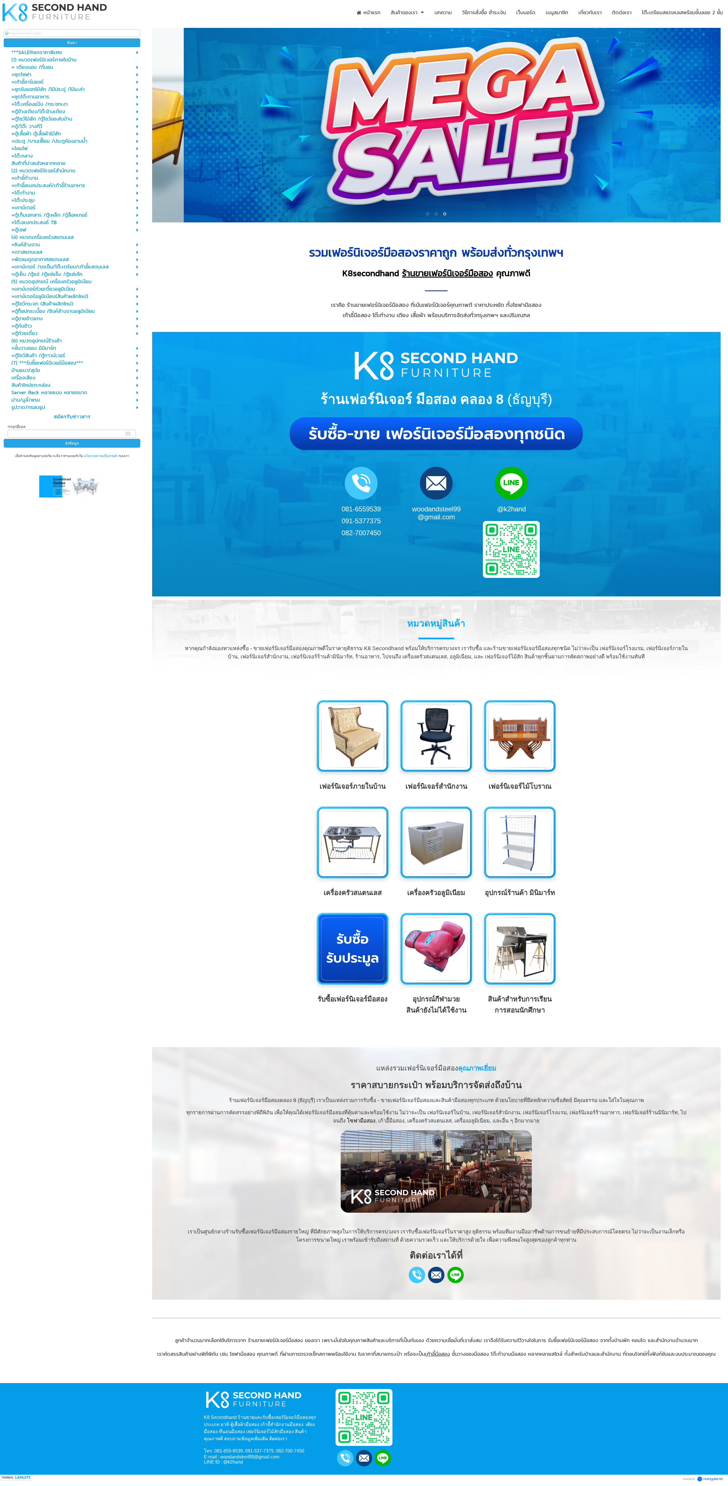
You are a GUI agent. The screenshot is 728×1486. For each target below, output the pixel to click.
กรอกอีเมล (17, 426)
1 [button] (428, 214)
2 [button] (436, 214)
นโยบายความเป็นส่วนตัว (101, 456)
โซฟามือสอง (361, 1121)
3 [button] (445, 214)
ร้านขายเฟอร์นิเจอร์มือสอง (447, 273)
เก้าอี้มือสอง (437, 1354)
